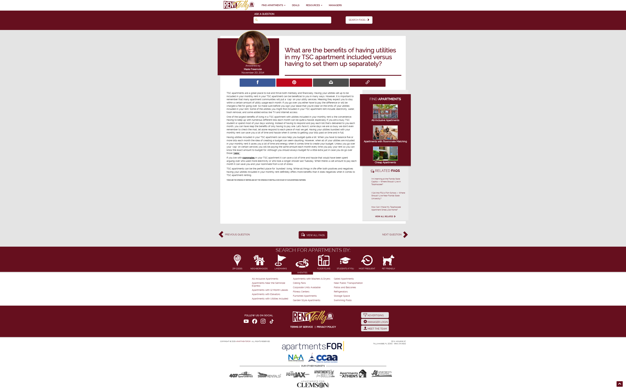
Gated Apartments (344, 278)
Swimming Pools (343, 300)
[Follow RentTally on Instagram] (263, 322)
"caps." (236, 153)
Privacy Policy (326, 326)
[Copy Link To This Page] (368, 83)
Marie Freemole (253, 69)
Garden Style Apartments (306, 300)
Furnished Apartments (305, 296)
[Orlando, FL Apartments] (241, 373)
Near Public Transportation (348, 283)
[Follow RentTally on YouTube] (246, 322)
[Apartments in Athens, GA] (353, 373)
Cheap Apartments (385, 162)
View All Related (384, 216)
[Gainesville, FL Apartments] (269, 373)
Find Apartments (273, 5)
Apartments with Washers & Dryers (311, 278)
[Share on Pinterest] (294, 83)
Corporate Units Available (306, 287)
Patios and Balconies (345, 287)
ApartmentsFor (243, 341)
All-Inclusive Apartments (385, 120)
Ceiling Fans (299, 283)
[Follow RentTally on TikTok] (271, 322)
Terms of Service (301, 326)
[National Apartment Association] (296, 358)
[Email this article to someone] (331, 83)
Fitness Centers (301, 291)
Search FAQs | (358, 19)
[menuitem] (272, 279)
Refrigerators (341, 291)
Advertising (375, 315)
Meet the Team (377, 328)
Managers (335, 5)
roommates (248, 157)
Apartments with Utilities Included (270, 298)
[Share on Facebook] (258, 83)
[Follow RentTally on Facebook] (254, 322)
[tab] (237, 262)
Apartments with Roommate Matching (385, 141)
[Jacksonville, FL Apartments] (297, 373)
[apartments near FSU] (238, 5)
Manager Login (377, 322)
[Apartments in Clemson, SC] (313, 384)
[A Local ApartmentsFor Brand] (313, 346)
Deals (295, 5)
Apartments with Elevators (266, 294)
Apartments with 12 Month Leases (270, 290)
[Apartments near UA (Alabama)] (381, 373)
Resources (313, 5)
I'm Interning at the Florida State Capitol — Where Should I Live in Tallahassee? (386, 182)
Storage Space (342, 296)
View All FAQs (315, 235)
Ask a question (264, 14)
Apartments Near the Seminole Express (268, 284)
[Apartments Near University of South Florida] (324, 373)
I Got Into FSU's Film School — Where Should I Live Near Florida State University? (388, 196)
